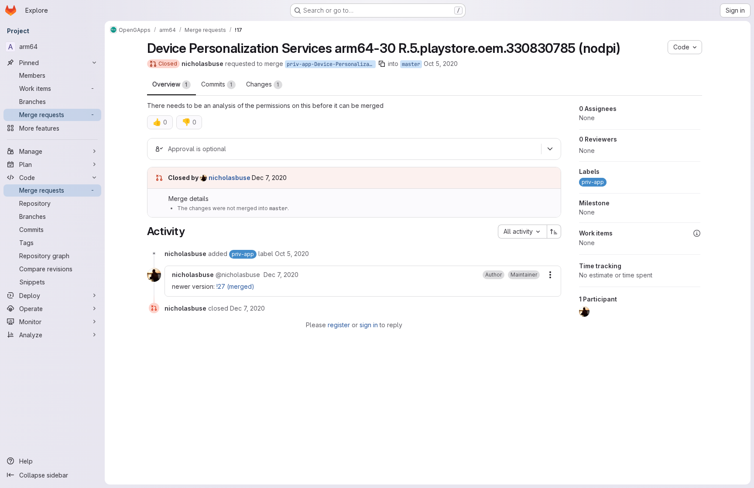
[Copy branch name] (382, 64)
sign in (369, 325)
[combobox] (522, 232)
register (339, 325)
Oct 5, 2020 (441, 63)
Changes (262, 84)
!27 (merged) (235, 286)
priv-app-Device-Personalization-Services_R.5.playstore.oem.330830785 (331, 64)
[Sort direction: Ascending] (554, 232)
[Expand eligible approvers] (550, 149)
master (411, 64)
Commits (217, 84)
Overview (170, 84)
